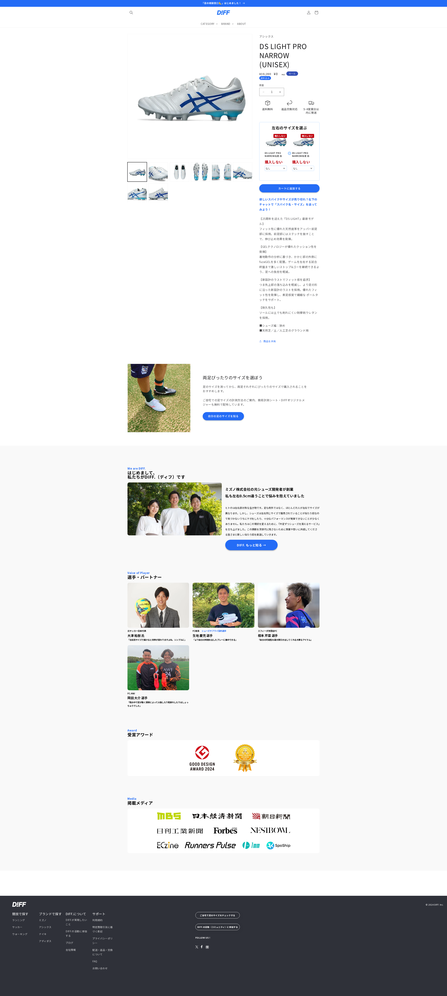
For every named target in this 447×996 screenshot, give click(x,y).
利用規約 (97, 920)
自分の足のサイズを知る (223, 416)
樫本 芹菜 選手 (268, 635)
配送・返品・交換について (102, 952)
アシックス (45, 927)
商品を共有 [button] (269, 341)
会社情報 (71, 949)
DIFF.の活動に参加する (76, 933)
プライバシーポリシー (102, 940)
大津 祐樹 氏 (135, 635)
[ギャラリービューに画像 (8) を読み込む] (158, 193)
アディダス (45, 941)
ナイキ (43, 934)
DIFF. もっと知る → (251, 545)
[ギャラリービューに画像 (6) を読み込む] (242, 172)
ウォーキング (20, 934)
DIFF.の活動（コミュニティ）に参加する (217, 926)
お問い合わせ (100, 968)
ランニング (18, 920)
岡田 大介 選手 (137, 697)
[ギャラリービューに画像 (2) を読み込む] (158, 172)
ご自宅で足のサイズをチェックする (217, 915)
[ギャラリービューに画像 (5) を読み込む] (221, 172)
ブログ (69, 942)
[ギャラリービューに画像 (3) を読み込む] (179, 172)
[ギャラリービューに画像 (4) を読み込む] (200, 172)
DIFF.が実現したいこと (76, 922)
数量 (261, 85)
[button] (131, 12)
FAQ (94, 961)
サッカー (17, 927)
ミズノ (43, 920)
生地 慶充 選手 (203, 635)
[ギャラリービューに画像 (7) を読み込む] (137, 193)
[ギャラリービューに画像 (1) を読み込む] (137, 172)
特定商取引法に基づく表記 (102, 929)
